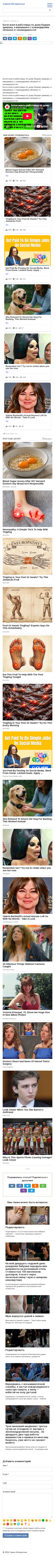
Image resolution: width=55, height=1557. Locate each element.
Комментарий (9, 1492)
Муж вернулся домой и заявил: (24, 1316)
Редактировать (15, 1227)
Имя (5, 1465)
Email (6, 1474)
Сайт (5, 1483)
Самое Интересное (14, 3)
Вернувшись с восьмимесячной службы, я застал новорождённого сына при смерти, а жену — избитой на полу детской (27, 1388)
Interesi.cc (19, 35)
